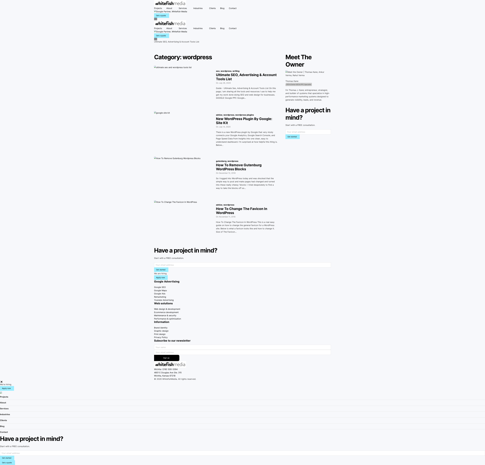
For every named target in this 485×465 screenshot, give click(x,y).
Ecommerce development (166, 312)
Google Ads (159, 293)
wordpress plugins (244, 115)
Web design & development (167, 309)
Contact (233, 8)
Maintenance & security (165, 315)
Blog (222, 8)
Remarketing (160, 297)
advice (219, 115)
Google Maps (160, 290)
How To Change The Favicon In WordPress (241, 211)
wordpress (226, 71)
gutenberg (221, 161)
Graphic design (161, 331)
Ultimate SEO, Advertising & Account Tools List (246, 77)
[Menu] (242, 19)
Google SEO (160, 287)
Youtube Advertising (164, 300)
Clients (212, 8)
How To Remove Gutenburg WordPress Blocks (239, 167)
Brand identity (160, 327)
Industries (198, 8)
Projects (158, 8)
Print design (159, 334)
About (169, 8)
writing (236, 71)
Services (183, 8)
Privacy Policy (161, 337)
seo (218, 71)
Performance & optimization (167, 318)
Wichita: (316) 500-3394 (166, 369)
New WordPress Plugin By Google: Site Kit (244, 121)
